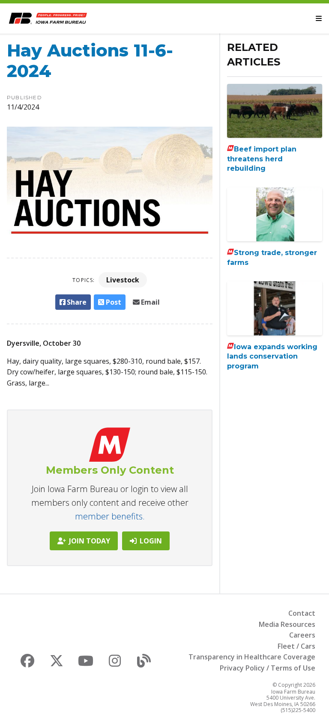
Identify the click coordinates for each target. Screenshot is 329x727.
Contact (301, 613)
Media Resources (287, 624)
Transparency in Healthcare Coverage (251, 657)
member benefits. (110, 516)
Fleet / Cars (296, 646)
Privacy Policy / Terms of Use (267, 668)
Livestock (122, 280)
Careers (302, 635)
